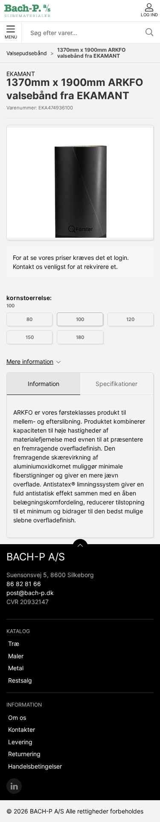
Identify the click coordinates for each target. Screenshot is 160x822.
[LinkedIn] (14, 786)
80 (29, 319)
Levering (20, 741)
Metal (15, 668)
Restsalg (20, 680)
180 (80, 337)
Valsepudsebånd (26, 53)
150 (30, 337)
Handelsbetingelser (35, 766)
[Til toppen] (80, 546)
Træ (13, 643)
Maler (15, 656)
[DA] (27, 10)
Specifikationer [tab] (116, 383)
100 (80, 319)
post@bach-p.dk (30, 592)
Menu (11, 37)
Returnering (24, 753)
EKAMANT (20, 73)
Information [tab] (43, 383)
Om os (17, 717)
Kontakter (21, 729)
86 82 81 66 (23, 583)
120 (130, 319)
